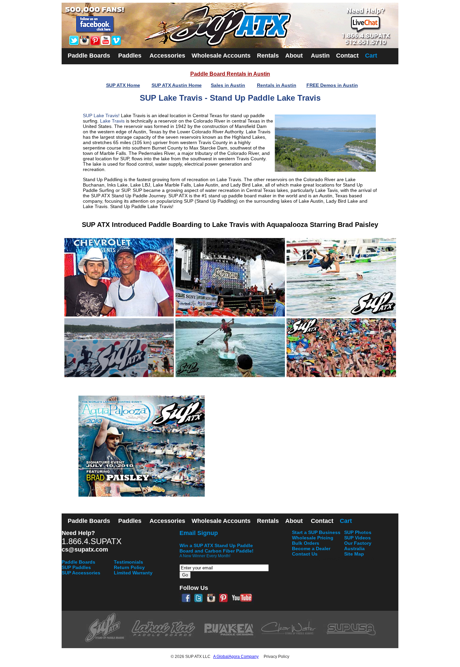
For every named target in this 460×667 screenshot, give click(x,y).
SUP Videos (357, 537)
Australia (354, 548)
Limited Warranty (133, 572)
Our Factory (357, 543)
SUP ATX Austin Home (177, 85)
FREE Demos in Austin (332, 85)
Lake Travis (112, 121)
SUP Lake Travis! (101, 115)
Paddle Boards (78, 562)
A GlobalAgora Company (236, 656)
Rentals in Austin (276, 85)
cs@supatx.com (85, 549)
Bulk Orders (305, 543)
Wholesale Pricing (312, 537)
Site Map (354, 554)
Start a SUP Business (316, 532)
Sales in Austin (228, 85)
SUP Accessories (81, 572)
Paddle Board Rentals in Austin (230, 74)
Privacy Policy (276, 656)
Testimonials (128, 562)
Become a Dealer (311, 548)
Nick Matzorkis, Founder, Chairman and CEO (333, 559)
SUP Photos (357, 532)
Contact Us (305, 554)
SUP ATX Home (123, 85)
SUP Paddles (76, 567)
